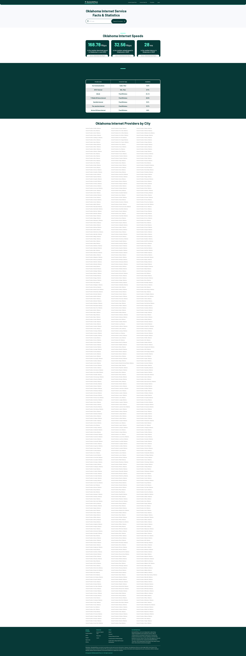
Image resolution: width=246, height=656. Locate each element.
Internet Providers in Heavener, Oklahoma (119, 252)
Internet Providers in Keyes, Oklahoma (118, 360)
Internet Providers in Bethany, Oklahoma (93, 227)
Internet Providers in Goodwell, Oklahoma (119, 192)
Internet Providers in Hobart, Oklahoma (118, 277)
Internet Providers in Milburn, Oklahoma (118, 524)
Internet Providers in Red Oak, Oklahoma (144, 248)
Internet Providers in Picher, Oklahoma (144, 188)
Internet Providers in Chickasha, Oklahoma (94, 390)
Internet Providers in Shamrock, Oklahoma (145, 328)
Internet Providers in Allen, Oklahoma (93, 158)
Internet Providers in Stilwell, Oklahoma (144, 395)
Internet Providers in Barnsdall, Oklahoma (94, 206)
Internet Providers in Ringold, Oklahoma (144, 264)
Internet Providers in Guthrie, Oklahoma (118, 220)
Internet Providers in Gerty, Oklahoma (118, 179)
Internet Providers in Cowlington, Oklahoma (94, 466)
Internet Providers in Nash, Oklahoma (118, 574)
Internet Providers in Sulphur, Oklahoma (144, 416)
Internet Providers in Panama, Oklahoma (144, 160)
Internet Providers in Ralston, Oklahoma (144, 234)
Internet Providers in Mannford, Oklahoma (119, 468)
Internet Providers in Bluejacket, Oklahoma (94, 257)
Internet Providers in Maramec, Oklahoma (119, 473)
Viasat (87, 637)
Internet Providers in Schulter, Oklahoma (144, 317)
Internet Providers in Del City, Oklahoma (93, 503)
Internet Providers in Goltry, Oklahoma (118, 190)
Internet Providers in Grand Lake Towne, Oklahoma (121, 206)
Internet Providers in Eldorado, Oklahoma (94, 558)
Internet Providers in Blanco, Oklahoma (93, 254)
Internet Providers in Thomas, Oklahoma (144, 457)
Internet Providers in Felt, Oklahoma (93, 609)
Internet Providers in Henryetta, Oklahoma (119, 264)
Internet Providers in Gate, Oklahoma (118, 169)
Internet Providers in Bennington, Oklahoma (94, 220)
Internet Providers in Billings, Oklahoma (93, 236)
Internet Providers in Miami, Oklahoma (118, 519)
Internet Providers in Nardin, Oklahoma (118, 572)
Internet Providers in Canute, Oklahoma (93, 342)
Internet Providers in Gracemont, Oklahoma (119, 202)
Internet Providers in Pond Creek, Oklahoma (145, 204)
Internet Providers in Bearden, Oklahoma (93, 213)
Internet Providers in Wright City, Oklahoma (145, 609)
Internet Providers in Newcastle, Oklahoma (119, 581)
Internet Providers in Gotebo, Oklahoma (119, 197)
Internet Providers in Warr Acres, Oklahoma (145, 535)
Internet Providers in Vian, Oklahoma (144, 505)
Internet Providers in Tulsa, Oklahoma (144, 473)
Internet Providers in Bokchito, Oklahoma (94, 261)
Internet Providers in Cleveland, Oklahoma (94, 413)
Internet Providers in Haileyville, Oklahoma (119, 225)
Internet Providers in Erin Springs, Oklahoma (94, 577)
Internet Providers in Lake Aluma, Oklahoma (119, 388)
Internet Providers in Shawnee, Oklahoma (145, 335)
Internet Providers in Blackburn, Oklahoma (94, 245)
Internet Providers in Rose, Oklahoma (144, 280)
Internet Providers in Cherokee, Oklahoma (94, 383)
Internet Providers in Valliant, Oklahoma (144, 496)
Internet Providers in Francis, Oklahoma (119, 153)
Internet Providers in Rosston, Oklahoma (144, 284)
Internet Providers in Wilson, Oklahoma (144, 597)
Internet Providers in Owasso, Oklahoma (144, 155)
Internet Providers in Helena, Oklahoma (118, 254)
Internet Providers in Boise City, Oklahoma (94, 259)
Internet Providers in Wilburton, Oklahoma (145, 593)
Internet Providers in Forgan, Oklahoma (118, 128)
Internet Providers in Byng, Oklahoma (93, 314)
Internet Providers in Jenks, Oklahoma (118, 328)
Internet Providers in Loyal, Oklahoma (118, 450)
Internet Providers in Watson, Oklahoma (144, 544)
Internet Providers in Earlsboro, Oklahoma (94, 551)
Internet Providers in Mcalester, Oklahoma (119, 498)
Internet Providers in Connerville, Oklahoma (94, 441)
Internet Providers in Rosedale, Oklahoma (145, 282)
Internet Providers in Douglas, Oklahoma (93, 526)
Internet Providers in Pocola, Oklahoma (144, 199)
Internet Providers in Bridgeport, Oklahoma (94, 284)
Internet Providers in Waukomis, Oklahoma (145, 549)
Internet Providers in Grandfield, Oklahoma (119, 208)
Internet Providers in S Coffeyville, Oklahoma (145, 294)
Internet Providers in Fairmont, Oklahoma (94, 593)
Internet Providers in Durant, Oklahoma (93, 540)
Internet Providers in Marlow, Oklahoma (118, 482)
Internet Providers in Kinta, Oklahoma (118, 372)
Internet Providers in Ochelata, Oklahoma (119, 616)
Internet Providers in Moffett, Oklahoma (119, 535)
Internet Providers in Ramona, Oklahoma (144, 236)
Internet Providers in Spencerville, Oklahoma (145, 374)
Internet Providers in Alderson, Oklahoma (94, 151)
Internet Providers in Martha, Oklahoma (118, 487)
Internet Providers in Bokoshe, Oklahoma (94, 264)
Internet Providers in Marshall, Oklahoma (119, 485)
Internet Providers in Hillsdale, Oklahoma (119, 268)
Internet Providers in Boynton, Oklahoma (93, 273)
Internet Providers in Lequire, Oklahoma (119, 425)
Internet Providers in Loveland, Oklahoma (119, 448)
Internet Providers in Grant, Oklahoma (118, 213)
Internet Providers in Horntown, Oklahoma (119, 298)
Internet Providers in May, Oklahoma (118, 491)
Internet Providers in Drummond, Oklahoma (94, 531)
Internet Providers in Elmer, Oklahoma (93, 565)
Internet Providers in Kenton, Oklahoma (118, 353)
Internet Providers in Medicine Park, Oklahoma (120, 510)
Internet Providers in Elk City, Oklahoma (93, 563)
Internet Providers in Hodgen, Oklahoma (119, 280)
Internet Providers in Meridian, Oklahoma (119, 517)
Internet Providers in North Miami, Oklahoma (119, 602)
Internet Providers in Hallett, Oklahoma (118, 227)
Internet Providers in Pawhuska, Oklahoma (145, 172)
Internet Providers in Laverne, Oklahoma (119, 404)
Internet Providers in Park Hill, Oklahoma (144, 167)
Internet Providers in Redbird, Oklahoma (144, 252)
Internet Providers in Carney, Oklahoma (93, 351)
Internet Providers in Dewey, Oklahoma (93, 514)
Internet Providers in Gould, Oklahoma (118, 199)
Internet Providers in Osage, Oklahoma (144, 151)
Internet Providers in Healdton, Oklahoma (119, 250)
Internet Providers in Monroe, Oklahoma (118, 538)
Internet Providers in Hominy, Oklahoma (118, 291)
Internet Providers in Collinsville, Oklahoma (94, 429)
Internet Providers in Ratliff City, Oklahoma (145, 241)
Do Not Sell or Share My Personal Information (116, 641)
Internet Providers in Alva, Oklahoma (93, 162)
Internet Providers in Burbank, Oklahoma (93, 300)
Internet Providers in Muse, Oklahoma (118, 563)
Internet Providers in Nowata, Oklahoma (119, 604)
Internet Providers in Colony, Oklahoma (93, 432)
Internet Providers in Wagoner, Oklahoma (144, 514)
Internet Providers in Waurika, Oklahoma (144, 551)
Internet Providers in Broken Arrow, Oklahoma (94, 289)
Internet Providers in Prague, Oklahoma (144, 213)
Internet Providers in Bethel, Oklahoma (93, 229)
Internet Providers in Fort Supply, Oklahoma (119, 139)
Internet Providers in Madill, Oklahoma (118, 459)
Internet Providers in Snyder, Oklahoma (144, 358)
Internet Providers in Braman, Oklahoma (93, 280)
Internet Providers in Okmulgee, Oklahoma (145, 135)
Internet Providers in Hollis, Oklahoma (118, 287)
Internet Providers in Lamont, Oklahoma (119, 395)
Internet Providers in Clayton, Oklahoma (93, 404)
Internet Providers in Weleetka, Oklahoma (145, 567)
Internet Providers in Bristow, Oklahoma (93, 287)
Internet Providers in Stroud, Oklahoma (144, 409)
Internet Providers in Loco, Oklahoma (118, 434)
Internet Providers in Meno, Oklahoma (118, 514)
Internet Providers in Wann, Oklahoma (144, 526)
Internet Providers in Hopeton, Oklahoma (119, 296)
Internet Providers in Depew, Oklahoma (93, 508)
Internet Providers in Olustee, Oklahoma (144, 139)
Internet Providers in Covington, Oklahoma (94, 462)
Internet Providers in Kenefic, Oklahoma (119, 351)
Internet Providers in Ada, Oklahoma (93, 130)
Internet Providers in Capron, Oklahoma (93, 344)
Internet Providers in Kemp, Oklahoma (118, 346)
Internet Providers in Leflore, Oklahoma (118, 416)
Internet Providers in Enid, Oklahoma (93, 572)
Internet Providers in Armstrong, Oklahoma (94, 188)
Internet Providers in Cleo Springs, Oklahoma (94, 409)
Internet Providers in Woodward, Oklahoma (145, 607)
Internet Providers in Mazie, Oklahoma (118, 496)
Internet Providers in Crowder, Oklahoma (94, 478)
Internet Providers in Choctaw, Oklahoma (94, 393)
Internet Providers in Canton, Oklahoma (93, 340)
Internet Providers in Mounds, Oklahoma (119, 549)
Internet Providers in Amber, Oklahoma (93, 165)
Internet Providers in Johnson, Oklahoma (119, 335)
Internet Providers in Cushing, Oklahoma (93, 480)
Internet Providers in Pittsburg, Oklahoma (145, 192)
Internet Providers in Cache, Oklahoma (93, 319)
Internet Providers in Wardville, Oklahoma (145, 531)
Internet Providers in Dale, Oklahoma (93, 491)
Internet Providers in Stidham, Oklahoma (144, 388)
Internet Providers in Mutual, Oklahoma (118, 570)
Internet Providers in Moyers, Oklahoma (118, 556)
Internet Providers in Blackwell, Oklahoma (94, 248)
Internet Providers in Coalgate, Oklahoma (94, 418)
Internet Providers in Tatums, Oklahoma (144, 436)
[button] (119, 21)
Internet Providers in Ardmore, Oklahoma (94, 183)
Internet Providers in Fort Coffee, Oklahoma (119, 132)
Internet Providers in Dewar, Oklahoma (93, 512)
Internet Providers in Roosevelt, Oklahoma (145, 277)
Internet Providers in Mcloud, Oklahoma (118, 503)
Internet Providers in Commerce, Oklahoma (94, 436)
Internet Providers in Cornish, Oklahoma (93, 455)
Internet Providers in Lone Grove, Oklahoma (119, 439)
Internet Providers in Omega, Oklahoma (144, 142)
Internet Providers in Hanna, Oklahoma (118, 231)
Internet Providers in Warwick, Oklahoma (144, 538)
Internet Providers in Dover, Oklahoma (93, 528)
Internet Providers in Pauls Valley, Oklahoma (145, 169)
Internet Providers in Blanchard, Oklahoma (94, 252)
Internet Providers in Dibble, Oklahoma (93, 517)
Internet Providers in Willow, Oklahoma (144, 595)
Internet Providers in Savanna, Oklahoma (144, 310)
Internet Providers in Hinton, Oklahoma (118, 271)
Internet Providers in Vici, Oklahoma (143, 508)
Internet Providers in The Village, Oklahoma (145, 455)
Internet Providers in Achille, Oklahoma (93, 128)
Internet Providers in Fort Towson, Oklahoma (120, 142)
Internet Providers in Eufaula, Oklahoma (93, 584)
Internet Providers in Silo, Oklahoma (143, 340)
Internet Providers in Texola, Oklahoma (144, 450)
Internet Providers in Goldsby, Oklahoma (119, 188)
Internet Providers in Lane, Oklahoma (118, 397)
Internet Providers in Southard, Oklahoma (145, 363)
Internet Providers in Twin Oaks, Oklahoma (145, 487)
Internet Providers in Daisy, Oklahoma (93, 489)
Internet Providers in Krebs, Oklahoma (118, 381)
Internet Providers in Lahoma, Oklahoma (119, 386)
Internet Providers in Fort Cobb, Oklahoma (119, 130)
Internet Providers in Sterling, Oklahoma (144, 386)
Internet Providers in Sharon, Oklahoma (144, 330)
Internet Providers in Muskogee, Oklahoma (119, 565)
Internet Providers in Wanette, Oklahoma (144, 524)
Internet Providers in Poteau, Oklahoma (144, 211)
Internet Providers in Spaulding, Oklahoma (145, 367)
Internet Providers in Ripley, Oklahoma (144, 268)
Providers (152, 2)
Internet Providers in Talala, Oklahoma (144, 429)
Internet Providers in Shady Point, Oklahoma (145, 326)
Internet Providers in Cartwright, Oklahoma (94, 358)
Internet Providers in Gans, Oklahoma (118, 162)
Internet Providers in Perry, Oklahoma (144, 185)
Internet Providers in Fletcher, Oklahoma (93, 618)
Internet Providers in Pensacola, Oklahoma (145, 179)
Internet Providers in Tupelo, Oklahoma (144, 475)
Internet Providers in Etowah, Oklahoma (93, 579)
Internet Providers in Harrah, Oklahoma (118, 236)
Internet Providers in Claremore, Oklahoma (94, 399)
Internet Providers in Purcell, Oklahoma (144, 225)
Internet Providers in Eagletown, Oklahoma (94, 547)
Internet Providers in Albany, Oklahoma (93, 144)
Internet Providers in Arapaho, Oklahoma (94, 179)
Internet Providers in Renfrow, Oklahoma (144, 254)
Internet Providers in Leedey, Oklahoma (118, 413)
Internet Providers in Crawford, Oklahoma (94, 471)
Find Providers (89, 633)
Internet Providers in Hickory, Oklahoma (118, 266)
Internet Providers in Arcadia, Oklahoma (93, 181)
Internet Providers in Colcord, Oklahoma (93, 422)
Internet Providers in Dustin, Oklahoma (93, 544)
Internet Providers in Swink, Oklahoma (144, 422)
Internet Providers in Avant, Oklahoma (93, 202)
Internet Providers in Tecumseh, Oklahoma (145, 439)
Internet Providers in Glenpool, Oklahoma (119, 183)
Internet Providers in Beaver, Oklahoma (93, 215)
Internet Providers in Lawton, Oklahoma (119, 409)
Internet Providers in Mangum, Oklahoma (119, 464)
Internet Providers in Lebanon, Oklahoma (119, 411)
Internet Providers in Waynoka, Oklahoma (145, 556)
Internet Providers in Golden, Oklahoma (118, 185)
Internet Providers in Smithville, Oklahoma (145, 353)
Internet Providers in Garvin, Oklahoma (118, 167)
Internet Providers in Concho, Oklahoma (93, 439)
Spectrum (88, 639)
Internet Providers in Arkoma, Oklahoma (93, 185)
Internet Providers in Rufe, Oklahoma (144, 287)
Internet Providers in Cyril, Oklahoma (93, 485)
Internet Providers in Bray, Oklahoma (93, 282)
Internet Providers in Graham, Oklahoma (119, 204)
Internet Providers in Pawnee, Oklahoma (144, 174)
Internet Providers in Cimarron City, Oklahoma (94, 397)
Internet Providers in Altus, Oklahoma (93, 160)
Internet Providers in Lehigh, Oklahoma (118, 418)
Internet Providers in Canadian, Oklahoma (94, 335)
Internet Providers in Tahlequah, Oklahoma (145, 427)
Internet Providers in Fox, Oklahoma (118, 149)
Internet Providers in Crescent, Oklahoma (94, 473)
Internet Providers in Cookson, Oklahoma (94, 443)
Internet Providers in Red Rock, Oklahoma (145, 250)
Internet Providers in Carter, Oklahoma (93, 356)
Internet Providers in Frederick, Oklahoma (119, 155)
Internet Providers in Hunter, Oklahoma (118, 307)
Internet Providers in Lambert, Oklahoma (119, 393)
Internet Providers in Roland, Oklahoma (144, 275)
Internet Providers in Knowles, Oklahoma (119, 376)
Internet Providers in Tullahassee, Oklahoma (145, 471)
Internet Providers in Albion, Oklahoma (93, 149)
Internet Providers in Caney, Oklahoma (93, 337)
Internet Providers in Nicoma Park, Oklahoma (120, 588)
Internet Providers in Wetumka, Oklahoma (145, 579)
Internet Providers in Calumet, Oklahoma (93, 326)
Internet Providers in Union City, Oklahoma (145, 491)
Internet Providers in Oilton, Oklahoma (118, 618)
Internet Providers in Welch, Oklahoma (144, 565)
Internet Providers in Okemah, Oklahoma (144, 130)
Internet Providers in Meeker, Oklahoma (118, 512)
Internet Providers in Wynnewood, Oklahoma (145, 613)
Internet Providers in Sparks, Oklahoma (144, 365)
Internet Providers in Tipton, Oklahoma (144, 459)
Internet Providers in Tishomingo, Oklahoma (145, 462)
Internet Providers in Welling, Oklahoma (144, 570)
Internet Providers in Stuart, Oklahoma (144, 411)
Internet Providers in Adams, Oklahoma (93, 135)
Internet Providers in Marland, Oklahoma (119, 480)
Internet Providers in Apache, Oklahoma (93, 176)
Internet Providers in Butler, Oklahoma (93, 310)
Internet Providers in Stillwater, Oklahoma (145, 393)
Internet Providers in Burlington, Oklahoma (94, 303)
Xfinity (87, 642)
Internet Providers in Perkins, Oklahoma (144, 183)
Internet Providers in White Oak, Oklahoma (145, 586)
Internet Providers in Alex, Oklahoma (93, 153)
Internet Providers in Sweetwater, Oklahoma (145, 420)
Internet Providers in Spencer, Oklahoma (144, 372)
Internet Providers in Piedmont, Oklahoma (145, 190)
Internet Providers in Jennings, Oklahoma (119, 330)
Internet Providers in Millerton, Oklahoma (119, 531)
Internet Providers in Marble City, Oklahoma (119, 475)
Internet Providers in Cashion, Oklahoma (93, 360)
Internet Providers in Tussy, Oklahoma (144, 482)
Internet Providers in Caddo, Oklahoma (93, 321)
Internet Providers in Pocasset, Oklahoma (145, 197)
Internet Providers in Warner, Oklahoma (144, 533)
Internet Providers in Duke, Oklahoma (93, 535)
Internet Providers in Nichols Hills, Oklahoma (119, 586)
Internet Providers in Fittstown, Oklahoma (94, 613)
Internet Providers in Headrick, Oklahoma (119, 248)
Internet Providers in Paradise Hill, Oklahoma (145, 165)
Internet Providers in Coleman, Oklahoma (94, 427)
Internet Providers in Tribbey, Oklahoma (144, 466)
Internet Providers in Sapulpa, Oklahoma (144, 305)
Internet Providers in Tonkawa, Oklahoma (145, 464)
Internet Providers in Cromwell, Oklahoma (94, 475)
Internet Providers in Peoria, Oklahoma (144, 181)
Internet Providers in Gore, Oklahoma (118, 195)
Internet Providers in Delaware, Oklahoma (94, 505)
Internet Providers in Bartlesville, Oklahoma (94, 208)
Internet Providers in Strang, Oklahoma (144, 399)
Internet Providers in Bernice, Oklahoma (93, 222)
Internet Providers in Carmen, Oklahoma (93, 346)
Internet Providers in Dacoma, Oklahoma (93, 487)
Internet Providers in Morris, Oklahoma (118, 544)
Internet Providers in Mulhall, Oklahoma (118, 561)
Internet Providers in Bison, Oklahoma (93, 241)
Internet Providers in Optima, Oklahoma (144, 146)
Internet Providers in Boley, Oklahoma (93, 266)
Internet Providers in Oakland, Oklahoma (119, 609)
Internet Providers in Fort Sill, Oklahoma (119, 137)
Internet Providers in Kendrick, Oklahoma (119, 349)
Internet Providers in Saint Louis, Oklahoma (145, 296)
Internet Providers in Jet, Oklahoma (118, 333)
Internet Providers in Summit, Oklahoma (144, 418)
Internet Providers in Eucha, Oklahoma (93, 581)
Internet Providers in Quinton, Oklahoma (144, 231)
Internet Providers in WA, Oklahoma (143, 540)
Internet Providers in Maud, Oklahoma (118, 489)
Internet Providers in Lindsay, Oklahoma (119, 432)
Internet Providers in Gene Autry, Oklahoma (119, 174)
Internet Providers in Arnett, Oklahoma (93, 190)
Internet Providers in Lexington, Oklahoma (119, 427)
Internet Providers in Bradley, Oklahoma (93, 275)
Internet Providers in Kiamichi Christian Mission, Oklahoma (122, 363)
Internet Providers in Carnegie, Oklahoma (94, 349)
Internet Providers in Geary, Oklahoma (118, 172)
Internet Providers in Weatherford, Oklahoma (145, 558)
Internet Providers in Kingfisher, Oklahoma (119, 367)
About (110, 632)
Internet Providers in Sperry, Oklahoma (144, 376)
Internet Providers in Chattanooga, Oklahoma (95, 376)
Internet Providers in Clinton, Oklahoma (93, 416)
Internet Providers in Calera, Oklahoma (93, 323)
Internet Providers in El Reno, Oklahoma (93, 556)
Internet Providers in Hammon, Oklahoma (119, 229)
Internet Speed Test (132, 2)
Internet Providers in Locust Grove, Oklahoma (120, 436)
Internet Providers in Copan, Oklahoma (93, 448)
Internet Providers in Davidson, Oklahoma (94, 496)
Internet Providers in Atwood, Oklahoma (93, 199)
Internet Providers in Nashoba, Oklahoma (119, 577)
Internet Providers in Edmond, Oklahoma (93, 554)
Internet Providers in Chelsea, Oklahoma (93, 381)
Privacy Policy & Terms (114, 636)
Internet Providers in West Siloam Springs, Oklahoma (147, 574)
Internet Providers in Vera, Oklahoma (144, 501)
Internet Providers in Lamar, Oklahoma (118, 390)
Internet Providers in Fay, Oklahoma (93, 607)
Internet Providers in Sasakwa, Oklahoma (145, 307)
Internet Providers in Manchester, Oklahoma (119, 462)
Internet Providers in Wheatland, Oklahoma (145, 584)
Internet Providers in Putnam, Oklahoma (144, 227)
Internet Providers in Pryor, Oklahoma (144, 222)
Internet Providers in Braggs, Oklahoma (93, 277)
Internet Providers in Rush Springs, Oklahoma (145, 289)
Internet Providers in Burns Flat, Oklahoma (94, 307)
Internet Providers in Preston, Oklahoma (144, 215)
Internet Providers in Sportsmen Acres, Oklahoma (146, 381)
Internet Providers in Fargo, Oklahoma (93, 602)
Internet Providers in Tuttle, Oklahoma (144, 485)
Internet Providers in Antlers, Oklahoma (93, 174)
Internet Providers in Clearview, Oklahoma (94, 406)
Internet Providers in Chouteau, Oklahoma (94, 395)
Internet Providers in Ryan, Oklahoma (144, 291)
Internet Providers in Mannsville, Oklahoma (119, 471)
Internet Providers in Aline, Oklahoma (93, 155)
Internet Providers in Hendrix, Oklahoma (119, 257)
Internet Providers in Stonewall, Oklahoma (145, 397)
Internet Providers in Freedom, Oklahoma (119, 158)
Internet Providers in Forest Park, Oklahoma (94, 623)
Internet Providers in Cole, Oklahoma (93, 425)
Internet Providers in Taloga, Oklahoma (144, 434)
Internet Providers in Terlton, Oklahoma (144, 443)
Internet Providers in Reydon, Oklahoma (144, 259)
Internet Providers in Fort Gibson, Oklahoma (119, 135)
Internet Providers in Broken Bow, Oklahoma (94, 291)
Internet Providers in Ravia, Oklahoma (144, 245)
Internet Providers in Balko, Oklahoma (93, 204)
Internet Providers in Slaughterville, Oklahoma (145, 346)
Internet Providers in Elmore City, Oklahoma (94, 567)
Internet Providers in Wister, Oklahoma (144, 602)
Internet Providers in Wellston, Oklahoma (144, 572)
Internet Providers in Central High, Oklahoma (94, 372)
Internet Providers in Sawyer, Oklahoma (144, 312)
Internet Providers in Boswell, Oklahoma (93, 268)
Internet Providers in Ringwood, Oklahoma (145, 266)
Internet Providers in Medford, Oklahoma (119, 508)
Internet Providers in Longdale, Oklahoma (119, 443)
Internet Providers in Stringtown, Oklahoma (145, 404)
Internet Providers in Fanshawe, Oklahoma (94, 600)
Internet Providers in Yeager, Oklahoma (144, 620)
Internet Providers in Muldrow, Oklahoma (119, 558)
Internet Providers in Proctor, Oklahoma (144, 218)
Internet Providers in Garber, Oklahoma (118, 165)
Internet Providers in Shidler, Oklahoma (144, 337)
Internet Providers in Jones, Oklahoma (118, 337)
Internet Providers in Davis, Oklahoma (93, 498)
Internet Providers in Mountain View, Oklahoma (120, 554)
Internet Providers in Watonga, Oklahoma (145, 542)
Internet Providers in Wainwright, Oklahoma (145, 517)
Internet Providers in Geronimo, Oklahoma (119, 176)
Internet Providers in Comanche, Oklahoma (94, 434)
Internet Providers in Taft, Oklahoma (144, 425)
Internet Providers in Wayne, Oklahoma (144, 554)
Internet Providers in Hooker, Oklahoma (118, 294)
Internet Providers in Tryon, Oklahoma (144, 468)
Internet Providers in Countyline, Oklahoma (94, 459)
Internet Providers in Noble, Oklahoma (118, 593)
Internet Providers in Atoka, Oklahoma (93, 197)
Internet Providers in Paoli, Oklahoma (144, 162)
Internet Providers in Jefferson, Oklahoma (119, 326)
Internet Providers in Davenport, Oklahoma (94, 494)
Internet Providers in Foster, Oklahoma (118, 146)
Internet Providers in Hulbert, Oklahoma (119, 305)
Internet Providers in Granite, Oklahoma (119, 211)
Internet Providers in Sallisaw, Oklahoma (144, 300)
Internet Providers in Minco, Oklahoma (118, 533)
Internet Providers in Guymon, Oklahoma (119, 222)
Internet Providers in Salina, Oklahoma (144, 298)
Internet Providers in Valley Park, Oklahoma (145, 494)
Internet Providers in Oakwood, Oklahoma (119, 613)
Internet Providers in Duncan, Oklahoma (93, 538)
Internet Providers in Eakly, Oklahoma (93, 549)
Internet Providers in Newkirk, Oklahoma (119, 584)
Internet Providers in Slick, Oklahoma (144, 349)
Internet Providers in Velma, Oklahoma (144, 498)
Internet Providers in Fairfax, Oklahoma (93, 588)
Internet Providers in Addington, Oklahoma (94, 137)
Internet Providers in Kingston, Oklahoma (119, 370)
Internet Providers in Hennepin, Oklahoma (119, 259)
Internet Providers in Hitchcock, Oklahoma (119, 273)
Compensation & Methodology (115, 638)
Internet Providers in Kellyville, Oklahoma (119, 344)
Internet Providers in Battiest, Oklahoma (93, 211)
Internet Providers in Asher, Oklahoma (93, 192)
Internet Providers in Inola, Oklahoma (118, 319)
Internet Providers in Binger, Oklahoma (93, 238)
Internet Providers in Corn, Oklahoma (93, 452)
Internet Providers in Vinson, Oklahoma (144, 512)
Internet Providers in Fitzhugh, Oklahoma (94, 616)
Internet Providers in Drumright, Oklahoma (94, 533)
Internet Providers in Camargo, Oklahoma (94, 330)
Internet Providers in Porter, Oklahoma (144, 206)
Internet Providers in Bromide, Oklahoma (93, 294)
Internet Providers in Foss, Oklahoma (118, 144)
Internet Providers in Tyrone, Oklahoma (144, 489)
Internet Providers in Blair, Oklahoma (93, 250)
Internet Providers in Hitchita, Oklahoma (119, 275)
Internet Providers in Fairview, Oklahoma (93, 595)
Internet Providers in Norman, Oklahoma (119, 597)
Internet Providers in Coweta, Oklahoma (93, 464)
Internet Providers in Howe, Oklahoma (118, 300)
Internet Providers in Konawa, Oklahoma (119, 379)
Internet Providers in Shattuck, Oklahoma (145, 333)
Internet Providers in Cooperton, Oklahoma (94, 445)
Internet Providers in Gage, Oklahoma (118, 160)
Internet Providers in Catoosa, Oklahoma (94, 365)
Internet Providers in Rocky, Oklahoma (144, 271)
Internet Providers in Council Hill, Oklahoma (94, 457)
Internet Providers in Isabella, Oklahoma (119, 321)
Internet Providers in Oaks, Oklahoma (118, 611)
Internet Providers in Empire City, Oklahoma (94, 570)
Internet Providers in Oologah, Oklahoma (144, 144)
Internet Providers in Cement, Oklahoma (93, 367)
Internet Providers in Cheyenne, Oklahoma (94, 388)
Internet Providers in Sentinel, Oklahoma (144, 323)
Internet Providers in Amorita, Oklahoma (93, 169)
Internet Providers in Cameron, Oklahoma (94, 333)
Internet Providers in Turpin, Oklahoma (144, 478)
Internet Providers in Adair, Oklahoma (93, 132)
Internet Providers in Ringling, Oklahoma (144, 261)
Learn (158, 2)
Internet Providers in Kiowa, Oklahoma (118, 374)
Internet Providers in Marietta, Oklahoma (119, 478)
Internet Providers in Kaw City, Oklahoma (119, 342)
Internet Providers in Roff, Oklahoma (144, 273)
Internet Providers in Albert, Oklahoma (93, 146)
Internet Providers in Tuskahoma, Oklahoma (145, 480)
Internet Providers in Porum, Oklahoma (144, 208)
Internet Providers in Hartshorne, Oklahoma (119, 238)
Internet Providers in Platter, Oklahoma (144, 195)
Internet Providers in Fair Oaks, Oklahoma (94, 586)
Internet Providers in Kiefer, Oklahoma (118, 365)
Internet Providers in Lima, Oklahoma (118, 429)
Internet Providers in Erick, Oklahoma (93, 574)
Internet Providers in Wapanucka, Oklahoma (145, 528)
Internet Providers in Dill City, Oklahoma (93, 519)
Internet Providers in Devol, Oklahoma (93, 510)
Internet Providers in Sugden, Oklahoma (144, 413)
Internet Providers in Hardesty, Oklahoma (119, 234)
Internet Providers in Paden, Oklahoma (144, 158)
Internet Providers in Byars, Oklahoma (93, 312)
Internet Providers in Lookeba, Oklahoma (119, 445)
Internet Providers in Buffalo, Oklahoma (93, 296)
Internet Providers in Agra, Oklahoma (93, 142)
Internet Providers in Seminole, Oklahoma (145, 321)
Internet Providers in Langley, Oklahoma (119, 399)
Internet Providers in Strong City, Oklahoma (145, 406)
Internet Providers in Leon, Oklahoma (118, 422)
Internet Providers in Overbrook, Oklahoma (145, 153)
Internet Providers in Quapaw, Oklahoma (144, 229)
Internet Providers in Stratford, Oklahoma (145, 402)
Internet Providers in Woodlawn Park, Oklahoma (146, 604)
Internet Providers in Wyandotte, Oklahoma (145, 611)
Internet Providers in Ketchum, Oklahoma (119, 358)
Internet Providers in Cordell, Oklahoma (93, 450)
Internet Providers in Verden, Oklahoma (144, 503)
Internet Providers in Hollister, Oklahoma (119, 289)
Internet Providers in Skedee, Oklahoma (144, 342)
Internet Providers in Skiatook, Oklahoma (145, 344)
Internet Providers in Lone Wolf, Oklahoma (119, 441)
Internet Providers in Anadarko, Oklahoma (94, 172)
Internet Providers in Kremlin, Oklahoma (118, 383)
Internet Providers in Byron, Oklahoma (93, 317)
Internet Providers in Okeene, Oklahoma (144, 128)
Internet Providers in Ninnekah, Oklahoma (119, 590)
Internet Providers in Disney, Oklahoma (93, 521)
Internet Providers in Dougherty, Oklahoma (94, 524)
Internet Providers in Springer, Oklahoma (144, 383)
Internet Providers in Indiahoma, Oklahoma (119, 314)
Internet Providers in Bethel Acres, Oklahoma (94, 231)
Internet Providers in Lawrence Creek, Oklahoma (120, 406)
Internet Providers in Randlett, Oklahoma (144, 238)
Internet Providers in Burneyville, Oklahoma (94, 305)
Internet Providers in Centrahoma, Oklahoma (94, 370)
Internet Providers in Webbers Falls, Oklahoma (145, 563)
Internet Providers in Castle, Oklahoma (93, 363)
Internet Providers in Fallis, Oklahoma (93, 597)
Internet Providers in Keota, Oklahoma (118, 356)
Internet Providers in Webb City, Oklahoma (145, 561)
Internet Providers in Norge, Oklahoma (118, 595)
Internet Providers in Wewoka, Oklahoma (144, 581)
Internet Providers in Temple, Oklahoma (144, 441)
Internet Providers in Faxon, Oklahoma (93, 604)
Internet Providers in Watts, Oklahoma (144, 547)
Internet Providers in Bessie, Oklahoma (93, 225)
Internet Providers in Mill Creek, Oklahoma (119, 528)
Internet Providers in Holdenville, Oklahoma (119, 284)
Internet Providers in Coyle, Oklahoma (93, 468)
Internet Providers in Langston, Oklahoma (119, 402)
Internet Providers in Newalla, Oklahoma (119, 579)
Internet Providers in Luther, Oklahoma (118, 455)
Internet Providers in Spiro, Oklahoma (144, 379)
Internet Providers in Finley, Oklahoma (93, 611)
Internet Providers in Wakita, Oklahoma (144, 519)
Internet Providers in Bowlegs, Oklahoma (93, 271)
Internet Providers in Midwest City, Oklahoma (120, 521)
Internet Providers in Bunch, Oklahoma (93, 298)
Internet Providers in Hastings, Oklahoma (119, 243)
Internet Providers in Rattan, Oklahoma (144, 243)
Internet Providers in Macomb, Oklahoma (119, 457)
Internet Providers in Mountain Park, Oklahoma (120, 551)
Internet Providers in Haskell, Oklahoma (118, 241)
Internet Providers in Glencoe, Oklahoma (119, 181)
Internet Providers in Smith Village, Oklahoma (145, 351)
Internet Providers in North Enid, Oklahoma (119, 600)
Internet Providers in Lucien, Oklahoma (118, 452)
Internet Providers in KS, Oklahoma (118, 340)
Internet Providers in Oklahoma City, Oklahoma (146, 132)
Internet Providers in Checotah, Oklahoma (94, 379)
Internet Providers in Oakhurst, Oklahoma (119, 607)
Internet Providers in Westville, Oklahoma (144, 577)
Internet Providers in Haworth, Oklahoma (119, 245)
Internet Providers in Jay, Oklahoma (118, 323)
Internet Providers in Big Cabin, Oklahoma (94, 234)
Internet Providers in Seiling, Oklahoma (144, 319)
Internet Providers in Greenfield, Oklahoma (119, 215)
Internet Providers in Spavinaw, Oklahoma (145, 370)
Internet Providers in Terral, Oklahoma (144, 445)
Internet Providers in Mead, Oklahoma (118, 505)
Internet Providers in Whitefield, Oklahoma (145, 588)
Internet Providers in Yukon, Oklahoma (144, 623)
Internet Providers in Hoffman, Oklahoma (119, 282)
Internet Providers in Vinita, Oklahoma (144, 510)
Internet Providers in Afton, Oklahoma (93, 139)
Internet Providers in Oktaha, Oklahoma (144, 137)
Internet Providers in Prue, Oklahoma (144, 220)
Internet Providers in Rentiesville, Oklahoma (145, 257)
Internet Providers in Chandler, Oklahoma (94, 374)
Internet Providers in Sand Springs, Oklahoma (145, 303)
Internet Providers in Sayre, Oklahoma (144, 314)
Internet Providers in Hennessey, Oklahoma (119, 261)
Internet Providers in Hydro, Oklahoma (118, 310)
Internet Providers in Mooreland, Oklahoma (119, 542)
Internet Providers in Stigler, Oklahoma (144, 390)
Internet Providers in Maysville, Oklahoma (119, 494)
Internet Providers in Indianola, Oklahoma (119, 317)
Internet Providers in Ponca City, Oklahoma (145, 202)
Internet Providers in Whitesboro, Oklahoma (145, 590)
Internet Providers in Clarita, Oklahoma (93, 402)
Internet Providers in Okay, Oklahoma (118, 623)
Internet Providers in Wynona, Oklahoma (144, 616)
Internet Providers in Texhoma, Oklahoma (145, 448)
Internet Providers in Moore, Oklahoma (118, 540)
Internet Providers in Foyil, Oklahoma (118, 151)
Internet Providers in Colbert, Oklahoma (93, 420)
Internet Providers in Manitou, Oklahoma (119, 466)
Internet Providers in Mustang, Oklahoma (119, 567)
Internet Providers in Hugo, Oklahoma (118, 303)
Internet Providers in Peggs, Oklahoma (144, 176)
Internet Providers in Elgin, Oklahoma (93, 561)
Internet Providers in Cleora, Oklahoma (93, 411)
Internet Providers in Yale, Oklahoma (144, 618)
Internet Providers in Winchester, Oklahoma (145, 600)
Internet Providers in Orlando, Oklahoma (144, 149)
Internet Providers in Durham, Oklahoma (93, 542)
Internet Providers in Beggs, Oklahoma (93, 218)
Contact (110, 634)
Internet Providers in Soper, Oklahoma (144, 360)
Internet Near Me (143, 2)
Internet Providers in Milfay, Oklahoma (118, 526)
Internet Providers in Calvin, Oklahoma (93, 328)
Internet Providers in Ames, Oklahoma (93, 167)
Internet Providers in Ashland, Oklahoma (93, 195)
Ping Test (98, 635)
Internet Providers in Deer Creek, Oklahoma (94, 501)
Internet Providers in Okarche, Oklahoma (119, 620)
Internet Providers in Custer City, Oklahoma (94, 482)
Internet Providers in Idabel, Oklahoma (118, 312)
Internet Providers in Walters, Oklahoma (144, 521)
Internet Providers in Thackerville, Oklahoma (145, 452)
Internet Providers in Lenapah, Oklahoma (119, 420)
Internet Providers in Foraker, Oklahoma (93, 620)
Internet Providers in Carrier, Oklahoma (93, 353)
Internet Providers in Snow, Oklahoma (144, 356)
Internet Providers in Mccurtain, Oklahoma (119, 501)
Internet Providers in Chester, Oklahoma (93, 386)
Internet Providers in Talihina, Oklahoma (144, 432)
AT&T (87, 635)
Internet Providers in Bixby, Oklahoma (93, 243)
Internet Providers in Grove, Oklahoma (118, 218)
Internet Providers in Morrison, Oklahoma (119, 547)
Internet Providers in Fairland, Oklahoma (93, 590)
